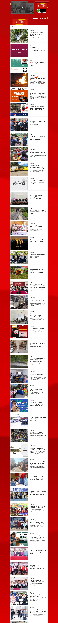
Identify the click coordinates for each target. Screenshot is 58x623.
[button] (43, 2)
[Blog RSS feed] (10, 4)
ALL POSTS (11, 26)
